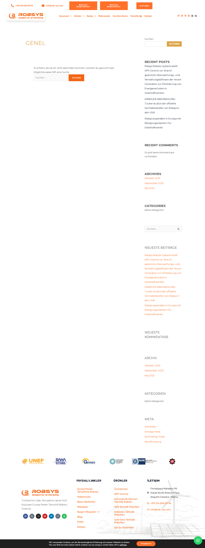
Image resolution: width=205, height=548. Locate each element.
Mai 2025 (150, 188)
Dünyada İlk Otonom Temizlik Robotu (126, 500)
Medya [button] (90, 16)
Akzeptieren (146, 543)
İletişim (148, 16)
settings (123, 545)
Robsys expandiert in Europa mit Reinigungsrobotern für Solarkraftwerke (163, 123)
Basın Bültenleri (86, 501)
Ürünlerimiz (121, 489)
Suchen (149, 39)
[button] (198, 540)
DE (192, 16)
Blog (79, 516)
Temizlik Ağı (136, 16)
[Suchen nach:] (51, 77)
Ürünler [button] (77, 16)
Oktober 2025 (152, 178)
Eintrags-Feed (152, 431)
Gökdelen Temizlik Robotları (124, 513)
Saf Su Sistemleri (124, 527)
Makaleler (82, 506)
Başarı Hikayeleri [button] (86, 511)
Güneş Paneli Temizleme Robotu (87, 490)
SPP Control (121, 494)
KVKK (80, 521)
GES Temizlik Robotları (126, 506)
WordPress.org (153, 441)
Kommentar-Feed (155, 436)
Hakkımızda (84, 496)
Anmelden (150, 426)
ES (196, 16)
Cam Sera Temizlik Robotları (124, 521)
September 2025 (154, 183)
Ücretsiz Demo (120, 16)
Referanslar (104, 16)
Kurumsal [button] (64, 16)
